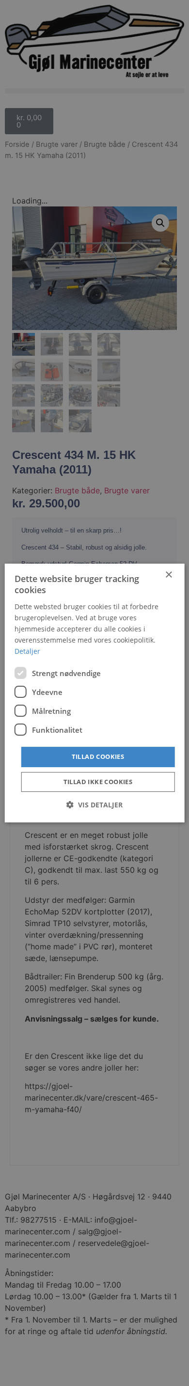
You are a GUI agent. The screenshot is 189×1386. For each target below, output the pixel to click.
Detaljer (27, 651)
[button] (94, 804)
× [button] (168, 575)
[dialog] (95, 693)
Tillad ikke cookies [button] (98, 781)
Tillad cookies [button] (98, 756)
